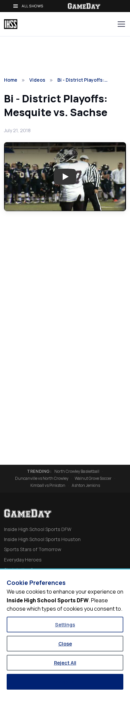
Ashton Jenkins (86, 485)
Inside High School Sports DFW (37, 529)
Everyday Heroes (23, 559)
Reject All (65, 663)
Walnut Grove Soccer (93, 478)
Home (10, 80)
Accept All (65, 682)
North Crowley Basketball (76, 471)
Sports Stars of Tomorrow (32, 549)
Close (65, 643)
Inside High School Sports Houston (42, 539)
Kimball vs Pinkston (47, 485)
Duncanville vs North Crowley (41, 478)
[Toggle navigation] (121, 24)
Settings (65, 624)
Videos (37, 80)
